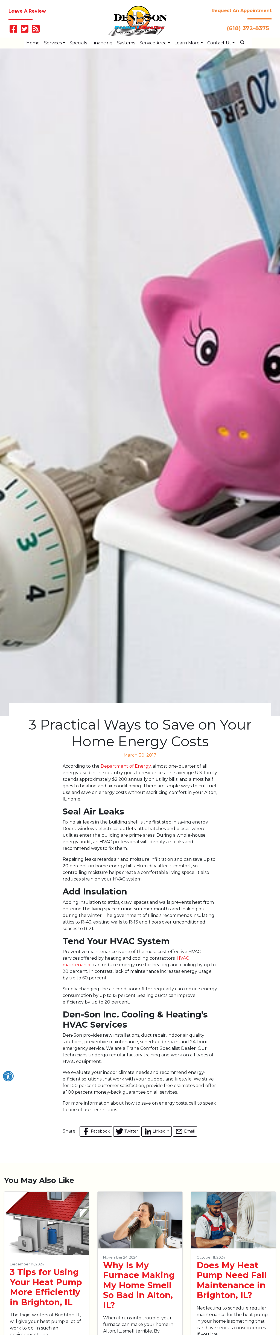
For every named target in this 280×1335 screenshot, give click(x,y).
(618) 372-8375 (248, 28)
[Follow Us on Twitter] (24, 30)
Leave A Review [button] (27, 11)
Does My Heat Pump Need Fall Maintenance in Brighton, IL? (232, 1280)
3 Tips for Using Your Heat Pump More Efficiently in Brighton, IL (46, 1287)
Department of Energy (126, 766)
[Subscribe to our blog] (36, 30)
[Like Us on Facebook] (13, 30)
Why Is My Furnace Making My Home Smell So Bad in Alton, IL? (139, 1285)
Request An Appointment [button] (242, 10)
